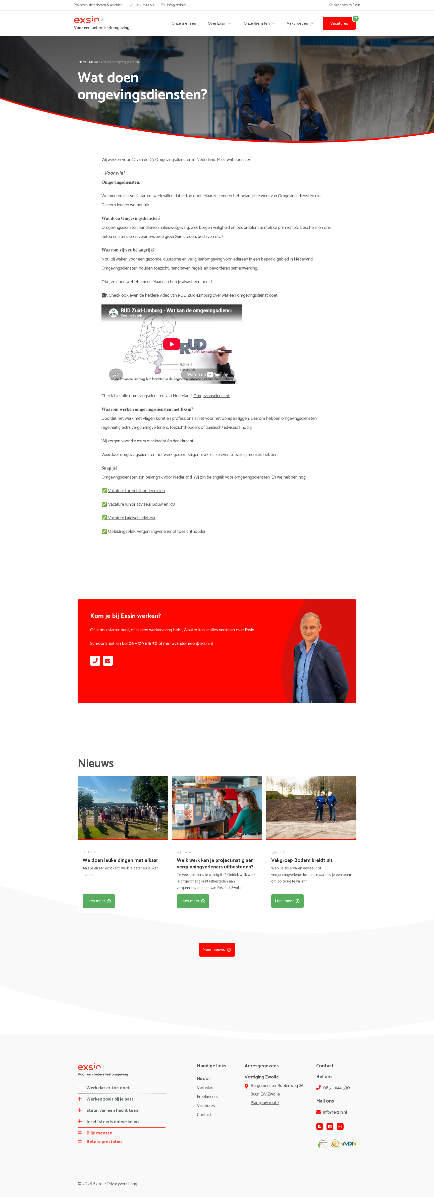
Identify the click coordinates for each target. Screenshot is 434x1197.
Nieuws (93, 62)
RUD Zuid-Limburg (195, 295)
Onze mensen (184, 23)
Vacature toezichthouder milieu (136, 491)
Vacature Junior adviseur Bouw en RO (141, 504)
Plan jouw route (265, 1103)
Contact (204, 1115)
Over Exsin (218, 23)
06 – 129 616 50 (143, 643)
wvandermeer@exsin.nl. (192, 643)
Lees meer (95, 901)
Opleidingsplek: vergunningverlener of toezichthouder (156, 531)
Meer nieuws (214, 949)
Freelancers (207, 1097)
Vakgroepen (298, 23)
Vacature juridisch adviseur (131, 518)
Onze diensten (257, 23)
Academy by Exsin (346, 5)
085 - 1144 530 (145, 5)
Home (83, 62)
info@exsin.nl (176, 5)
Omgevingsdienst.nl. (211, 396)
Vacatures (339, 23)
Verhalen (205, 1087)
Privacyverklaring (122, 1184)
